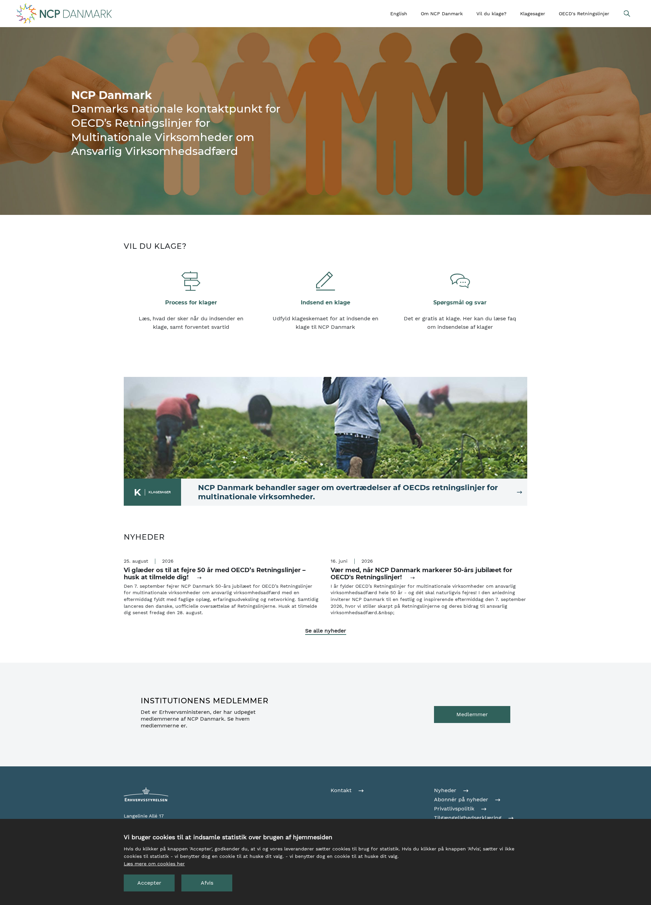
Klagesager (532, 13)
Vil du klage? (491, 13)
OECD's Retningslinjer (584, 13)
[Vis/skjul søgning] (626, 13)
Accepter (149, 883)
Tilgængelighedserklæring (468, 817)
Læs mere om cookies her (154, 863)
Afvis (207, 883)
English (398, 13)
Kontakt (342, 790)
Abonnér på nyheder (462, 799)
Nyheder (446, 790)
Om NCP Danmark (442, 13)
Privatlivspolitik (455, 808)
